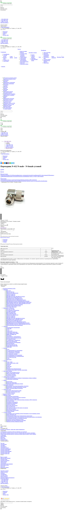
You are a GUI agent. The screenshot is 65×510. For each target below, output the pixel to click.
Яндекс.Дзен (6, 35)
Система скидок (4, 475)
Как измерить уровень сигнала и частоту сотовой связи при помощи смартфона (18, 432)
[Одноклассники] (3, 163)
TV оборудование (39, 176)
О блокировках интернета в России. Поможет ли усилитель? (14, 431)
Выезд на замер (4, 457)
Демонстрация (4, 461)
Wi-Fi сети (3, 466)
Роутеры (33, 175)
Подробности (3, 227)
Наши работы (3, 436)
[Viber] (8, 163)
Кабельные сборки (5, 467)
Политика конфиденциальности (7, 477)
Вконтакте (5, 31)
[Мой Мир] (5, 163)
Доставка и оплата (5, 470)
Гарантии (5, 240)
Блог (2, 427)
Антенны (30, 175)
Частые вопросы (4, 476)
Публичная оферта (5, 478)
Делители (17, 181)
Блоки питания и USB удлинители (29, 179)
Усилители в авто (21, 176)
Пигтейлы (41, 181)
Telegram (5, 32)
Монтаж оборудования (5, 458)
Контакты (3, 437)
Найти (2, 504)
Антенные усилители (11, 179)
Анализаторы (3, 179)
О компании (3, 435)
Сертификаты (3, 474)
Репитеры (15, 175)
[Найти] (2, 6)
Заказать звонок (9, 148)
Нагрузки (26, 181)
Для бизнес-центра (5, 447)
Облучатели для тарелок (34, 181)
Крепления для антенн (13, 176)
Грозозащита (7, 181)
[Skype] (12, 163)
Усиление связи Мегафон (6, 451)
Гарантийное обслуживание (7, 463)
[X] (6, 163)
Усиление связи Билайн (6, 449)
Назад (8, 142)
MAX (4, 33)
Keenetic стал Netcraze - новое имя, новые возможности (13, 429)
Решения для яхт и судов (30, 176)
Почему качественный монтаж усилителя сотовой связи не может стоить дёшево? (18, 434)
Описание (5, 239)
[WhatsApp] (10, 163)
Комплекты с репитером (22, 175)
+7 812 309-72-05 (4, 19)
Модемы (37, 175)
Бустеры (2, 181)
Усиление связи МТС (5, 450)
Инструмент (21, 181)
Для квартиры (4, 444)
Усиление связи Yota (5, 453)
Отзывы (5, 241)
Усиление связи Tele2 (5, 452)
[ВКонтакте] (1, 163)
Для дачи (2, 443)
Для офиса (3, 445)
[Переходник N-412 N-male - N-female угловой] (15, 211)
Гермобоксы (12, 181)
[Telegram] (13, 163)
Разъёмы (45, 181)
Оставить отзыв (4, 439)
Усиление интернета (5, 460)
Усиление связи (4, 459)
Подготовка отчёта (5, 465)
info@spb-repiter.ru (5, 27)
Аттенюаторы (19, 179)
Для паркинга (3, 446)
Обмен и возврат (4, 471)
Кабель (6, 176)
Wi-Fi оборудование (43, 175)
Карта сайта (3, 438)
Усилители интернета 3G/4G (7, 175)
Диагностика (3, 462)
